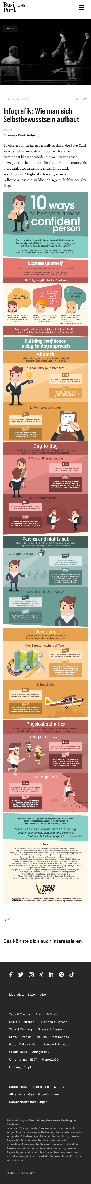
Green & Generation (23, 1044)
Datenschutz (18, 1086)
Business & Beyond (54, 1022)
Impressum (41, 1086)
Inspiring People (21, 1067)
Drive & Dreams (20, 1037)
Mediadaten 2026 (22, 994)
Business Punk (14, 7)
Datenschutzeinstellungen (28, 1102)
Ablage (11, 28)
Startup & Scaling (47, 1014)
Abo (43, 994)
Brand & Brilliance (21, 1022)
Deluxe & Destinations (53, 1037)
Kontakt (59, 1086)
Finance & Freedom (51, 1029)
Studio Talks (18, 1052)
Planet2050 (50, 1059)
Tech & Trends (19, 1014)
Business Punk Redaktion (22, 135)
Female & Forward (57, 1044)
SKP (85, 99)
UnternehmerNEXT (23, 1059)
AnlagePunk (40, 1052)
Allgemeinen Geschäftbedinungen (34, 1094)
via (7, 920)
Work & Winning (20, 1029)
